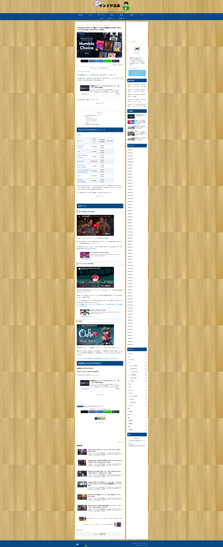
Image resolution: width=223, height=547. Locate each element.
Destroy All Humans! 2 (82, 155)
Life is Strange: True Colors (92, 118)
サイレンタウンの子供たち (92, 120)
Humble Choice (94, 75)
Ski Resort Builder (81, 181)
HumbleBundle (87, 406)
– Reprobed (80, 157)
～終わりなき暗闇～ (82, 167)
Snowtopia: (80, 179)
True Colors (80, 147)
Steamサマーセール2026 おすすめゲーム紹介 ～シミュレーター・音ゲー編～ (137, 85)
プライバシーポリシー (143, 543)
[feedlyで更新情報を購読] (101, 418)
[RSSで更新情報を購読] (104, 418)
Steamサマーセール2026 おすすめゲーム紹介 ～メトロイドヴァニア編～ (137, 90)
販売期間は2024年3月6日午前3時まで (92, 124)
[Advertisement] (100, 106)
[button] (115, 61)
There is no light (81, 165)
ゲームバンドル (100, 406)
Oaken (88, 122)
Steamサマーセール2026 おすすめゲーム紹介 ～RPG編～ (137, 95)
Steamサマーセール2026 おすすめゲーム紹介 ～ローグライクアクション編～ (137, 105)
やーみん (137, 53)
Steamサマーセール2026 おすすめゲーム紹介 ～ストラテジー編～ (137, 100)
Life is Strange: (80, 145)
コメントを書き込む (100, 534)
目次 (98, 112)
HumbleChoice (93, 406)
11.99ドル (79, 135)
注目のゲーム (88, 117)
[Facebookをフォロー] (99, 418)
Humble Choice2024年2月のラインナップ (93, 115)
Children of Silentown (82, 171)
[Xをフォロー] (96, 418)
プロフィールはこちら (134, 68)
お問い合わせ (135, 543)
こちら (94, 99)
